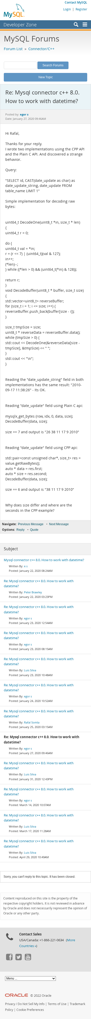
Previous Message (30, 524)
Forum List (13, 48)
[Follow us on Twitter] (18, 959)
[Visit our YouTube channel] (28, 959)
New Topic (45, 77)
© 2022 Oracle (40, 995)
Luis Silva (30, 670)
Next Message (59, 524)
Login (67, 9)
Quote (34, 530)
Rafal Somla (31, 722)
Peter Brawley (33, 592)
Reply (20, 530)
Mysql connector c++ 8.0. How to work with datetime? (44, 560)
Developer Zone (20, 25)
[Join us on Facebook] (9, 959)
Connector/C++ (41, 48)
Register (81, 9)
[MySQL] (14, 10)
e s (26, 566)
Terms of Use (57, 1004)
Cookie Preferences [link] (30, 1010)
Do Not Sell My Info (31, 1004)
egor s (28, 618)
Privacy (10, 1004)
